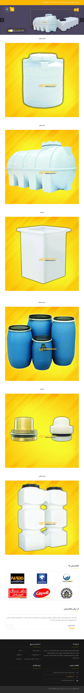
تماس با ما (18, 659)
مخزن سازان (36, 650)
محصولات (18, 655)
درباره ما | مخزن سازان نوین (31, 659)
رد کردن (39, 2)
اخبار (20, 650)
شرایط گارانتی (35, 655)
